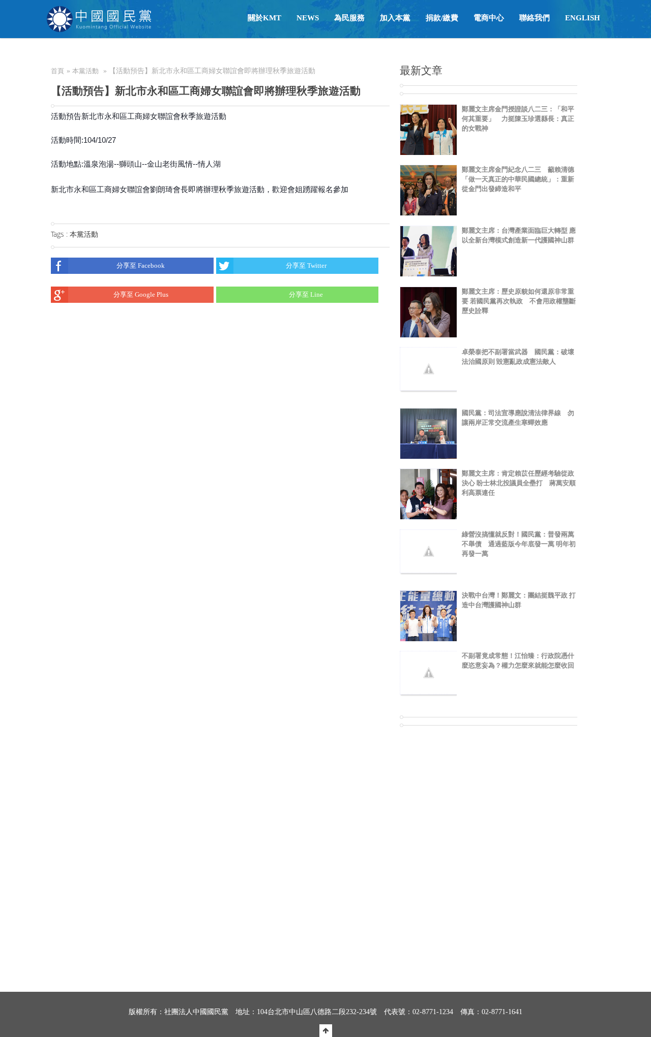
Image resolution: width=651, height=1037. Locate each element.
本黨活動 (85, 71)
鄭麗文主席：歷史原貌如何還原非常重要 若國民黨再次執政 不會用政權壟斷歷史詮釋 (519, 301)
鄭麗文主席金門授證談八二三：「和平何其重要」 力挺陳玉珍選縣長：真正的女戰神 (518, 118)
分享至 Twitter (306, 265)
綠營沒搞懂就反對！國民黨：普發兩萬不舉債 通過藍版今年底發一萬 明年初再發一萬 (519, 543)
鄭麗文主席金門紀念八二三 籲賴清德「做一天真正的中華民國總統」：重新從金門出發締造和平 (518, 179)
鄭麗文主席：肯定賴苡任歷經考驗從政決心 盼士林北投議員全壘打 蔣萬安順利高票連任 (519, 482)
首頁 (57, 71)
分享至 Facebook (140, 265)
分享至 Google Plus (140, 294)
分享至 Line (306, 294)
